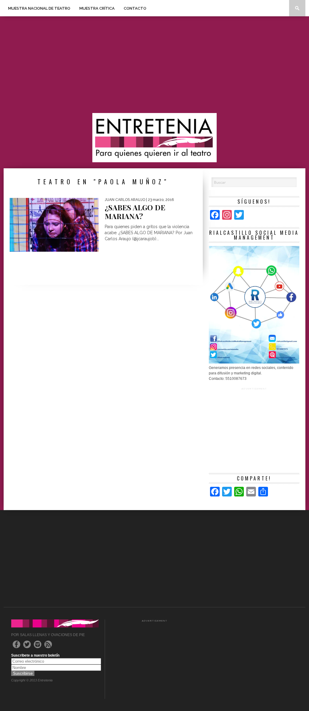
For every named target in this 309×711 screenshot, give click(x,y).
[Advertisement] (154, 64)
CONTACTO (135, 8)
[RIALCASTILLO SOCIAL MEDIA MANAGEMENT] (254, 362)
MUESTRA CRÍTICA (97, 8)
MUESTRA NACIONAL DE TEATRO (39, 8)
